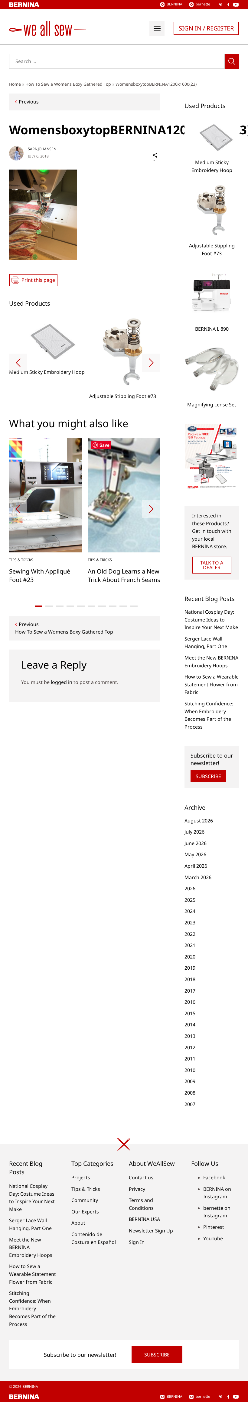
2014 (189, 1024)
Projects (80, 1177)
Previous (29, 101)
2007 (189, 1104)
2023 (189, 922)
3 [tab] (60, 606)
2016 (189, 1002)
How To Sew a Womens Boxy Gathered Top (68, 84)
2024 (189, 911)
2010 (189, 1070)
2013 (189, 1036)
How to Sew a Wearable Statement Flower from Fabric (211, 684)
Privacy (137, 1189)
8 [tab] (112, 606)
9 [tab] (123, 606)
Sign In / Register (206, 28)
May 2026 (195, 854)
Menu (157, 28)
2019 (189, 968)
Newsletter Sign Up (151, 1230)
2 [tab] (49, 606)
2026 (189, 888)
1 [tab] (38, 606)
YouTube (213, 1238)
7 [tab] (102, 606)
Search (232, 61)
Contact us (141, 1177)
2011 (189, 1058)
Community (84, 1200)
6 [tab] (91, 606)
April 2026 (195, 866)
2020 (189, 956)
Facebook (214, 1177)
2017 (189, 990)
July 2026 (194, 831)
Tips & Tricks (21, 559)
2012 (189, 1047)
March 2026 (197, 877)
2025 (189, 900)
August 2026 (198, 820)
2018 (189, 979)
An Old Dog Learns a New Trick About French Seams (124, 575)
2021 (189, 945)
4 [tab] (70, 606)
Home (15, 84)
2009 (189, 1081)
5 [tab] (81, 606)
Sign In (137, 1242)
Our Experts (85, 1211)
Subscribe (208, 776)
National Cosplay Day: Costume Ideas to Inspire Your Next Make (211, 620)
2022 (189, 934)
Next (151, 363)
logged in (61, 682)
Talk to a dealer (211, 565)
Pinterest (213, 1227)
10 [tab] (134, 606)
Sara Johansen (42, 148)
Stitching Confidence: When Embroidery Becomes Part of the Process (32, 1308)
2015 (189, 1013)
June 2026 (195, 843)
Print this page (38, 280)
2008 (189, 1092)
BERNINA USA (144, 1219)
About (78, 1222)
